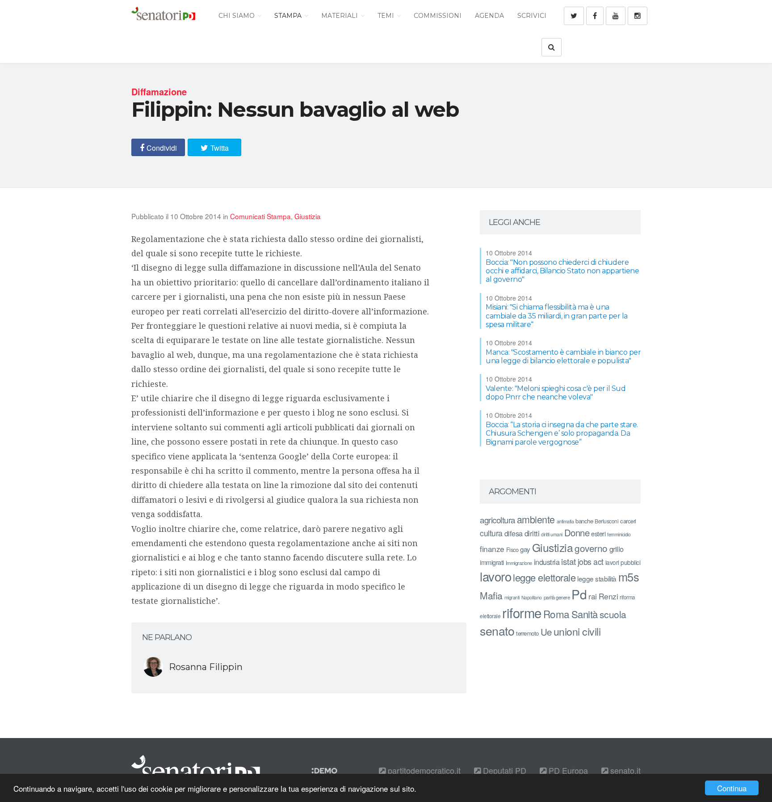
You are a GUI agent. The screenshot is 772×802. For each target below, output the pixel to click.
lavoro (495, 576)
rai (592, 596)
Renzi (608, 596)
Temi (387, 16)
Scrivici (531, 16)
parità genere (557, 597)
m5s (628, 577)
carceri (628, 521)
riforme (521, 612)
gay (525, 549)
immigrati (492, 562)
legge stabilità (597, 578)
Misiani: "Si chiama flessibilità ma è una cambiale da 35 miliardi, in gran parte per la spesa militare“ (557, 315)
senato (497, 630)
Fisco (512, 549)
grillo (616, 548)
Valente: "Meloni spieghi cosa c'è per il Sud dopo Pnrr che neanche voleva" (555, 392)
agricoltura (497, 519)
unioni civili (577, 631)
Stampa (288, 16)
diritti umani (551, 534)
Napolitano (531, 597)
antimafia (565, 521)
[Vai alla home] (163, 15)
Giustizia (307, 216)
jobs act (591, 561)
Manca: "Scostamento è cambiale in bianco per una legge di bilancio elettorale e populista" (563, 356)
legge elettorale (544, 577)
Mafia (491, 595)
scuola (613, 614)
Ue (546, 631)
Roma (556, 614)
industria (547, 561)
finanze (492, 548)
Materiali (340, 16)
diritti (532, 533)
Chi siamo (237, 16)
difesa (513, 533)
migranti (512, 597)
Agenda (489, 16)
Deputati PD (503, 770)
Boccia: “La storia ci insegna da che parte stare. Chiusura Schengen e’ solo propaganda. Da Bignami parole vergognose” (562, 433)
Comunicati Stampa (260, 216)
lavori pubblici (623, 562)
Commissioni (438, 16)
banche (584, 521)
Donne (577, 532)
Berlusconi (606, 521)
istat (568, 561)
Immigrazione (519, 562)
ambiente (536, 519)
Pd (579, 594)
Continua (732, 788)
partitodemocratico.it (423, 770)
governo (591, 548)
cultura (491, 533)
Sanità (584, 614)
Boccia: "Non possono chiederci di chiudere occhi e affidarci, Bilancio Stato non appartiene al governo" (562, 271)
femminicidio (618, 534)
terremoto (527, 633)
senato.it (624, 770)
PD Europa (567, 770)
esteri (598, 533)
